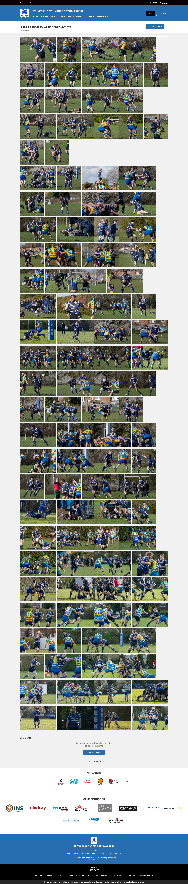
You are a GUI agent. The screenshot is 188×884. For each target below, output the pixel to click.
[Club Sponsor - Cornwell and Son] (71, 821)
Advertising (59, 876)
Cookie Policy (131, 876)
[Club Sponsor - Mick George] (173, 808)
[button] (35, 17)
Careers (70, 876)
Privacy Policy (117, 876)
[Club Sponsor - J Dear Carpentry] (94, 821)
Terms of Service (102, 876)
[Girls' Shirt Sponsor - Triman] (60, 808)
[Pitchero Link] (164, 3)
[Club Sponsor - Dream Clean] (128, 808)
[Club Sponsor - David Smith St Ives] (82, 808)
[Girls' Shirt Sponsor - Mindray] (37, 808)
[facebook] (21, 2)
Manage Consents (146, 876)
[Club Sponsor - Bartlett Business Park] (105, 808)
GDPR (90, 876)
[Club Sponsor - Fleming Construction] (150, 808)
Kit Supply (32, 2)
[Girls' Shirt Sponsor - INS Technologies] (15, 808)
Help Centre (39, 876)
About (49, 876)
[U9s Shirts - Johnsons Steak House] (116, 821)
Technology (80, 876)
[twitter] (25, 2)
